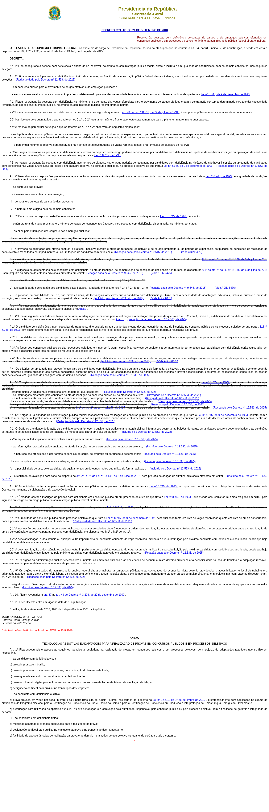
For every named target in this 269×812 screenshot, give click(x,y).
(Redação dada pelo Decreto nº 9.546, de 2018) (143, 252)
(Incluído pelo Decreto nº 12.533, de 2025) (146, 431)
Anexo (82, 308)
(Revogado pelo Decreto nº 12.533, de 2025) (130, 391)
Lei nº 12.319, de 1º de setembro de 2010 (179, 699)
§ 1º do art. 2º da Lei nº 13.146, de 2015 (101, 407)
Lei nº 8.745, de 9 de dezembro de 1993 (225, 94)
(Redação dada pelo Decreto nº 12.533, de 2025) (45, 79)
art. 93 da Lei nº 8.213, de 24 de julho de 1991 (150, 112)
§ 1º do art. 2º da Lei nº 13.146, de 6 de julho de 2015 (234, 259)
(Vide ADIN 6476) (191, 252)
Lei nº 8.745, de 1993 (107, 155)
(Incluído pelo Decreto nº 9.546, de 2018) (119, 298)
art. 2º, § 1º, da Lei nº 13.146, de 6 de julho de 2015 (108, 475)
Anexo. (120, 319)
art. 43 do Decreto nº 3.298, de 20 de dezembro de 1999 (90, 594)
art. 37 (48, 594)
